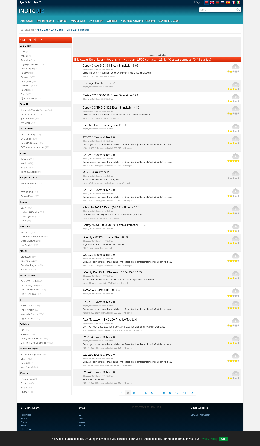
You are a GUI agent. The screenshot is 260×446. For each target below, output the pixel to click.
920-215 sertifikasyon (123, 147)
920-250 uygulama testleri (102, 365)
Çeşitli (27, 89)
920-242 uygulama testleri (102, 165)
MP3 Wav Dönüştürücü (34, 236)
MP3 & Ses (78, 21)
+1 (78, 428)
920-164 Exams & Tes (96, 337)
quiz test (108, 247)
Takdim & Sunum (32, 183)
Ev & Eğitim (95, 21)
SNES (26, 220)
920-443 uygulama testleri (102, 382)
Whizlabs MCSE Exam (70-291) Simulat (108, 207)
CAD (26, 187)
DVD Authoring (31, 134)
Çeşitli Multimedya (32, 142)
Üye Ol (37, 2)
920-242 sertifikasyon (123, 165)
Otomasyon (29, 256)
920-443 (86, 382)
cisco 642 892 (97, 118)
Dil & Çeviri (29, 81)
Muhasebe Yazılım (32, 313)
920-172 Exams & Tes (96, 254)
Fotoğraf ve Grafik (29, 177)
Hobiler (28, 72)
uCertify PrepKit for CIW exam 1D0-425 (107, 272)
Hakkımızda (26, 414)
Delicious (81, 425)
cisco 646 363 (97, 76)
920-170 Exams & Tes (96, 189)
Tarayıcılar (28, 158)
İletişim (27, 167)
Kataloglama (30, 191)
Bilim (26, 51)
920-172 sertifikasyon (123, 265)
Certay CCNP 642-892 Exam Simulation (108, 107)
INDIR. (31, 10)
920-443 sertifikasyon (123, 382)
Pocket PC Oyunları (33, 211)
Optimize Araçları (32, 265)
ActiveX (28, 334)
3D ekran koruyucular (34, 354)
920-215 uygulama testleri (102, 147)
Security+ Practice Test (97, 83)
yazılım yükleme (89, 183)
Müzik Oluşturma (31, 240)
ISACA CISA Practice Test (99, 289)
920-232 (86, 312)
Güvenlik (24, 104)
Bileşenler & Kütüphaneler (37, 342)
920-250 (86, 365)
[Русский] (222, 2)
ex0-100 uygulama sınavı (93, 330)
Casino (27, 207)
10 (176, 393)
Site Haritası (26, 428)
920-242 (86, 165)
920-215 (86, 147)
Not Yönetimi (30, 367)
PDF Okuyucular (31, 293)
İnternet (23, 153)
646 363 (86, 76)
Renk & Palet (30, 195)
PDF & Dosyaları (28, 275)
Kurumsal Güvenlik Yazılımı (137, 21)
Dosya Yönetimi (32, 281)
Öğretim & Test (31, 98)
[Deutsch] (217, 2)
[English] (212, 2)
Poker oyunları (30, 216)
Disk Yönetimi (30, 260)
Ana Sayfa (26, 21)
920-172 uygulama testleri (102, 265)
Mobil (27, 163)
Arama (24, 421)
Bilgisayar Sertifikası (34, 64)
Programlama (45, 21)
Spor (26, 93)
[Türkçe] (206, 2)
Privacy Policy (208, 439)
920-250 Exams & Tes (96, 354)
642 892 (86, 118)
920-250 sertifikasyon (123, 365)
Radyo (27, 391)
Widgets (112, 21)
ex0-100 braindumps (133, 330)
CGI (25, 329)
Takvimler (28, 59)
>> (192, 393)
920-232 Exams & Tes (96, 302)
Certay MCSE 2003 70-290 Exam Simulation (111, 225)
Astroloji (27, 55)
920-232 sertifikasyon (123, 312)
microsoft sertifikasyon (98, 218)
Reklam (24, 425)
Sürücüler (28, 269)
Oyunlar (24, 202)
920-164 (86, 347)
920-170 (86, 200)
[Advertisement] (157, 46)
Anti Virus (28, 122)
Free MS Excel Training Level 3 (102, 125)
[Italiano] (238, 2)
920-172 (86, 265)
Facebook (81, 421)
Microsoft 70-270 (93, 172)
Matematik (29, 85)
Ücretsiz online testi (119, 282)
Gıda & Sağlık (30, 68)
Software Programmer (200, 414)
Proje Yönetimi (30, 309)
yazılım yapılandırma (105, 183)
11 (184, 393)
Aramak (62, 21)
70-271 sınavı (88, 247)
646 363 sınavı (110, 76)
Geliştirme (25, 324)
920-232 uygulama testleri (102, 312)
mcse (85, 218)
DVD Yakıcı (29, 138)
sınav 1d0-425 (104, 282)
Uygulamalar (30, 318)
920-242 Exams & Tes (96, 154)
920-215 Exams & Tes (96, 137)
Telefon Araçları (31, 171)
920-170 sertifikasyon (123, 200)
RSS (79, 414)
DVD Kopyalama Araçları (35, 147)
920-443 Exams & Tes (96, 372)
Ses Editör (28, 232)
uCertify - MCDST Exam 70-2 (101, 237)
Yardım (24, 418)
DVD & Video (26, 128)
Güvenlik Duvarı (168, 21)
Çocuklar (28, 76)
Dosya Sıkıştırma (31, 285)
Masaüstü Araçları (29, 348)
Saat (26, 358)
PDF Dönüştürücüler (33, 289)
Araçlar (23, 250)
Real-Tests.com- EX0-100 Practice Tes (107, 319)
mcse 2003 (114, 218)
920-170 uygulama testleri (102, 200)
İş (20, 299)
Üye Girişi (25, 2)
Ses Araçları (29, 244)
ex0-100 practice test (114, 330)
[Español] (228, 2)
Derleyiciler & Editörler (34, 338)
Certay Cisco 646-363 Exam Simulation (107, 65)
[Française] (233, 2)
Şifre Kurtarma (30, 118)
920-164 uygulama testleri (102, 347)
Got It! (223, 438)
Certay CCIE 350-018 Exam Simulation (107, 95)
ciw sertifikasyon (90, 282)
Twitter (80, 418)
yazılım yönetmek (122, 183)
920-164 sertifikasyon (123, 347)
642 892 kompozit (111, 118)
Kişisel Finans (30, 305)
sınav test (99, 247)
